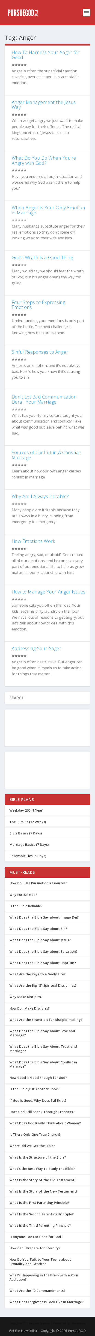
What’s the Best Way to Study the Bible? (42, 1168)
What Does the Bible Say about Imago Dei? (44, 917)
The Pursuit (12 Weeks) (27, 822)
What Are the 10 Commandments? (37, 1290)
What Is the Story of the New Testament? (43, 1191)
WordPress (79, 1323)
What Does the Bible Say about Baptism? (42, 963)
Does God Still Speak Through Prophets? (41, 1112)
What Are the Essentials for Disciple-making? (45, 1019)
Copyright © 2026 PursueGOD (63, 1330)
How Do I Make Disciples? (29, 1008)
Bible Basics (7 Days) (25, 833)
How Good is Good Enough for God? (38, 1077)
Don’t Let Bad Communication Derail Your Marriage (44, 399)
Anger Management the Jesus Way (44, 104)
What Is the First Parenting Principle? (39, 1202)
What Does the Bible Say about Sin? (38, 928)
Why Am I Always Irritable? (40, 496)
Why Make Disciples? (25, 997)
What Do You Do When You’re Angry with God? (44, 160)
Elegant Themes (39, 1323)
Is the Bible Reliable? (25, 906)
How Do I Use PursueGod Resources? (38, 883)
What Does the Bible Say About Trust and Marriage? (43, 1048)
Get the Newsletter (23, 1330)
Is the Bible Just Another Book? (34, 1089)
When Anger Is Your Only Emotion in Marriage (48, 210)
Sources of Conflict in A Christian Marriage (47, 455)
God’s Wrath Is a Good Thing (42, 257)
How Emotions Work (33, 541)
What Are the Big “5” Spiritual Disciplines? (43, 985)
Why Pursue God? (23, 894)
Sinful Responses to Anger (40, 352)
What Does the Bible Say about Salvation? (43, 951)
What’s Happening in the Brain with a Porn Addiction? (43, 1277)
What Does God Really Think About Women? (45, 1123)
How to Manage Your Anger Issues (49, 592)
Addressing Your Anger (36, 648)
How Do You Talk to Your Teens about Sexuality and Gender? (40, 1261)
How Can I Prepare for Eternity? (34, 1248)
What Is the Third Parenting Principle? (40, 1225)
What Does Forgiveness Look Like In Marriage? (46, 1302)
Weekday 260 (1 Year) (26, 810)
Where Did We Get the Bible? (32, 1146)
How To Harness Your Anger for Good (46, 55)
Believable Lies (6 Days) (27, 856)
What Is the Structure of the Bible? (37, 1157)
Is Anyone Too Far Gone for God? (35, 1237)
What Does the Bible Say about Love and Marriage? (42, 1033)
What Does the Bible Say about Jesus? (40, 940)
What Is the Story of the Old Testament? (42, 1180)
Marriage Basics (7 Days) (29, 844)
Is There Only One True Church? (34, 1134)
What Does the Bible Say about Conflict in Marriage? (43, 1064)
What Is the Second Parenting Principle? (41, 1214)
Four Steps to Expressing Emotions (38, 304)
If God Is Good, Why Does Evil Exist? (37, 1100)
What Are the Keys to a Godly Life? (37, 974)
